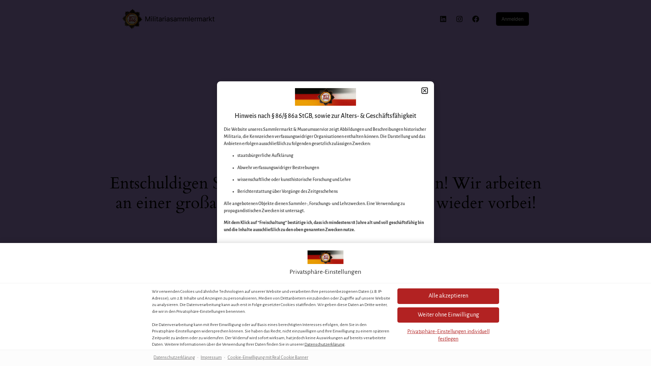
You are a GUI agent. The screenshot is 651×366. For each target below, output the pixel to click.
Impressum (211, 357)
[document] (325, 183)
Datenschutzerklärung (324, 344)
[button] (448, 296)
